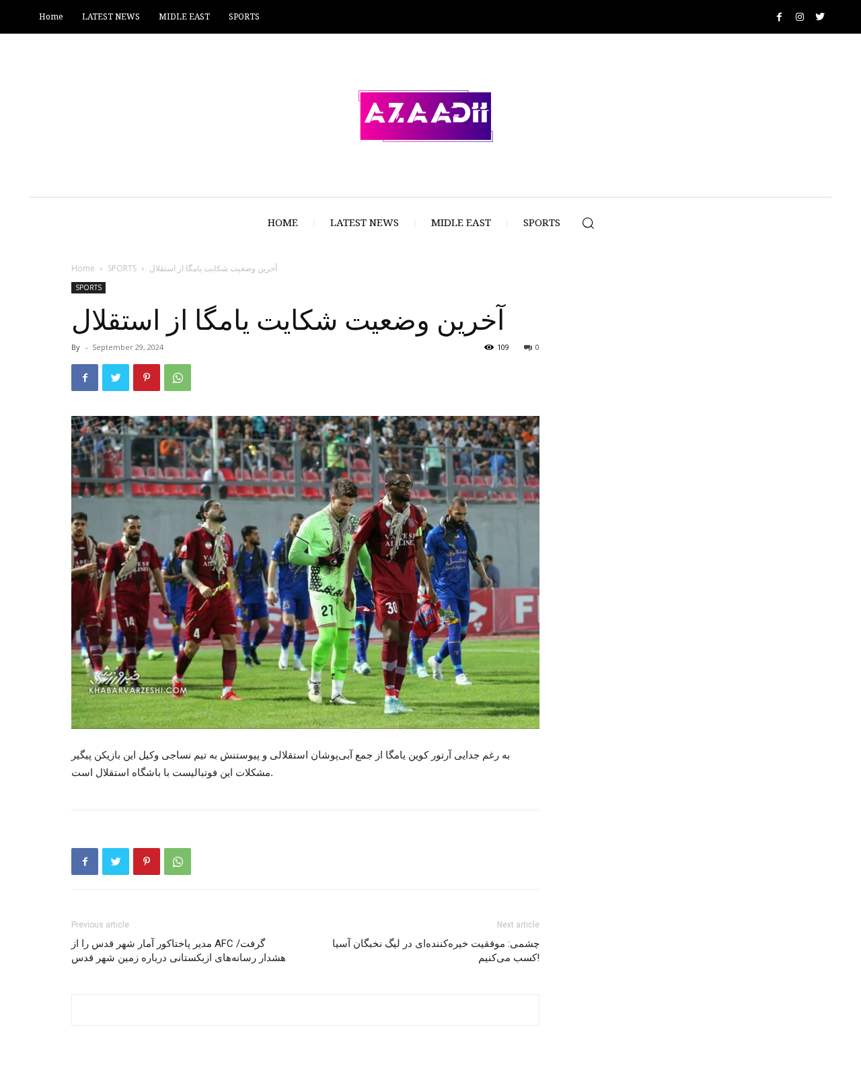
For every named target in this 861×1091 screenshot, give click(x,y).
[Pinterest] (146, 377)
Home (83, 268)
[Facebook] (779, 17)
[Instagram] (799, 17)
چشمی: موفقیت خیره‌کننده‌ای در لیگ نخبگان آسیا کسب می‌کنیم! (435, 951)
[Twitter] (819, 17)
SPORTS (122, 268)
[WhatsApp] (177, 377)
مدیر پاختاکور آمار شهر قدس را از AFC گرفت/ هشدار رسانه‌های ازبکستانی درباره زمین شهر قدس (178, 951)
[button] (588, 223)
